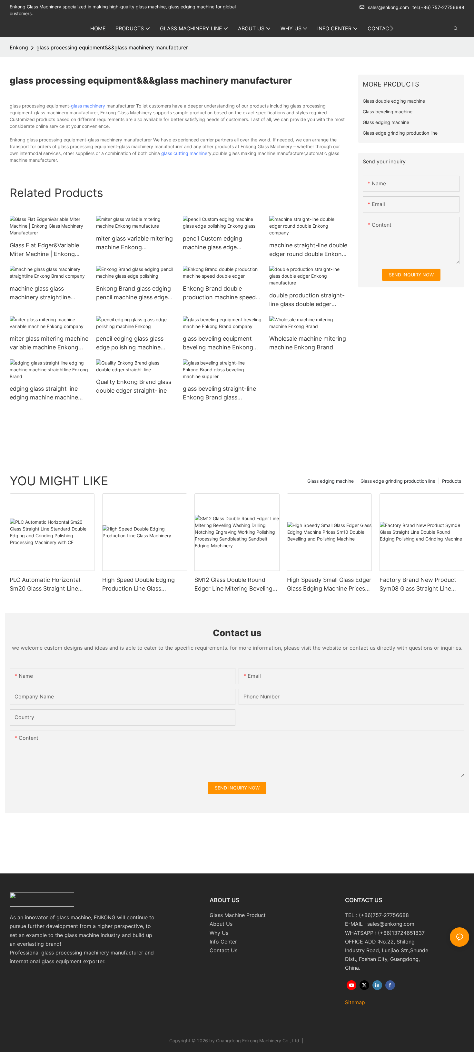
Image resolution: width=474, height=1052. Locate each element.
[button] (391, 28)
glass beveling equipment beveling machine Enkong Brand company (218, 343)
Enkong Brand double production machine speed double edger (219, 293)
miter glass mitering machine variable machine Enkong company (49, 343)
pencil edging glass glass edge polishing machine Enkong (129, 343)
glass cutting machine (184, 153)
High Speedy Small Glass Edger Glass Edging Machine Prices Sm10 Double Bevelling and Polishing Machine (329, 584)
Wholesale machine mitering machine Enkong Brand (307, 343)
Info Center (223, 941)
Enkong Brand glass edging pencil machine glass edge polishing (133, 293)
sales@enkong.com (388, 7)
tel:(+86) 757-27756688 (438, 7)
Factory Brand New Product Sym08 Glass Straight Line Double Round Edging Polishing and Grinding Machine (418, 584)
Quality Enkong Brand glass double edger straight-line (133, 386)
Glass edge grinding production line (397, 481)
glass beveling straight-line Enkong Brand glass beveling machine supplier (219, 393)
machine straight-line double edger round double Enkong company (308, 250)
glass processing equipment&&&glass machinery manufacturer (112, 47)
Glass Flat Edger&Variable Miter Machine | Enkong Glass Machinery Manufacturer (44, 250)
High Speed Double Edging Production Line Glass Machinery (138, 584)
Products (451, 481)
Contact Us (223, 950)
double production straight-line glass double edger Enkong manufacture (307, 300)
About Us (221, 924)
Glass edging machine (330, 481)
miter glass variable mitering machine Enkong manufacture (134, 243)
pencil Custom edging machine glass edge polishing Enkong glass (214, 243)
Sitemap (355, 1002)
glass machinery (88, 105)
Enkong (19, 47)
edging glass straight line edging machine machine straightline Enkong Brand (45, 393)
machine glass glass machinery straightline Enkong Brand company (43, 293)
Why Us (219, 933)
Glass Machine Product (238, 915)
